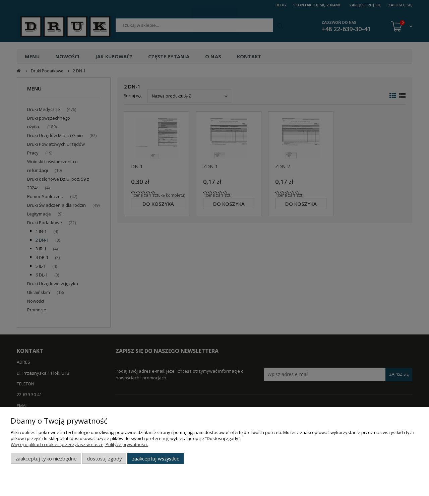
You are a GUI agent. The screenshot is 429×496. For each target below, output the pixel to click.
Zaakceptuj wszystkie (156, 458)
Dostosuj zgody (104, 458)
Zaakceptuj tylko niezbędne (46, 458)
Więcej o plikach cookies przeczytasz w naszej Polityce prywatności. (79, 444)
